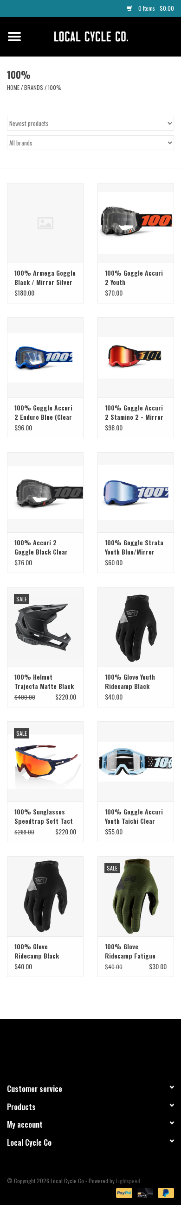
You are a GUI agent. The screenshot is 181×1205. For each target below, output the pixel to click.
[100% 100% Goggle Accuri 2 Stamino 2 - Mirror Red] (135, 357)
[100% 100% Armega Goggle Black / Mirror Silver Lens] (45, 223)
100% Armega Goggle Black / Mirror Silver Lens (45, 277)
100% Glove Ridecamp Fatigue (130, 951)
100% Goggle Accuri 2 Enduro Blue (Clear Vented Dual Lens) (43, 412)
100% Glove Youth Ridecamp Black (130, 681)
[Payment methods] (123, 1192)
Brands (33, 87)
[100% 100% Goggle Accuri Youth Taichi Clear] (135, 761)
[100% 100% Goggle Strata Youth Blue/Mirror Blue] (135, 492)
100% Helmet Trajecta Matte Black (44, 681)
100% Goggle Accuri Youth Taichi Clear (134, 816)
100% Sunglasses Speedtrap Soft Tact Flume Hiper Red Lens (44, 816)
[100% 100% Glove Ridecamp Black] (45, 896)
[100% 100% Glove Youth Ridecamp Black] (135, 627)
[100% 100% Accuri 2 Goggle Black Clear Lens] (45, 492)
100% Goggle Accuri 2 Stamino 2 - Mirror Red (134, 412)
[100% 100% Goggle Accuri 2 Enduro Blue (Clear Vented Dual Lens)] (45, 357)
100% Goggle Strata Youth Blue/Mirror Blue (134, 547)
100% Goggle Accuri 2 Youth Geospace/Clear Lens (134, 277)
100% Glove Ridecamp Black (36, 951)
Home (13, 87)
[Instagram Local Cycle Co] (98, 1047)
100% (55, 87)
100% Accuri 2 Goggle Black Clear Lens (41, 547)
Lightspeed (128, 1181)
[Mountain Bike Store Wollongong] (105, 35)
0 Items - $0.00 (155, 8)
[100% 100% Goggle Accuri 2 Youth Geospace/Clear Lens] (135, 223)
